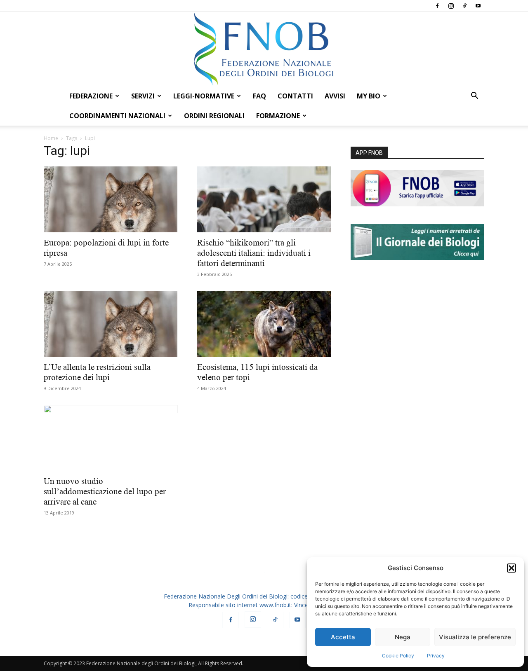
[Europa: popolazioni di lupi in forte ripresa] (110, 199)
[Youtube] (478, 6)
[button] (511, 568)
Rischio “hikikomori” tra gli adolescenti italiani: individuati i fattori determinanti (254, 253)
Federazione (91, 96)
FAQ (259, 96)
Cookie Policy (398, 655)
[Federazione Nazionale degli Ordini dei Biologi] (264, 49)
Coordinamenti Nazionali (117, 115)
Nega (402, 637)
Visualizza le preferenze (475, 637)
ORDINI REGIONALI (214, 115)
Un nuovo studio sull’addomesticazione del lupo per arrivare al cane (105, 491)
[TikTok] (464, 6)
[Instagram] (451, 6)
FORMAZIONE (278, 115)
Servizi (143, 96)
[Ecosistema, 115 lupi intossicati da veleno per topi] (264, 324)
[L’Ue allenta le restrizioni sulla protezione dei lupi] (110, 324)
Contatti (295, 96)
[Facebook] (437, 6)
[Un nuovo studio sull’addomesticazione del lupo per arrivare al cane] (110, 438)
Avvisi (335, 96)
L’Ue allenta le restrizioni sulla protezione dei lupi (97, 372)
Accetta (343, 637)
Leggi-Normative (203, 96)
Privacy (436, 655)
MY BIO (368, 96)
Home (51, 138)
